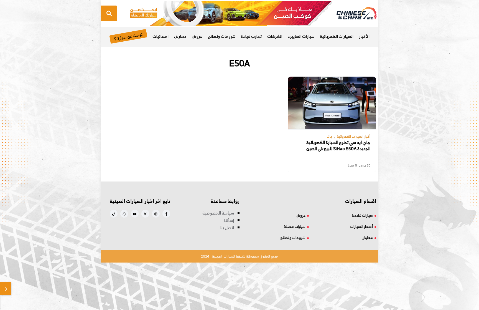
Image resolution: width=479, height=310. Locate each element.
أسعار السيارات (361, 226)
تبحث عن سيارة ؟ (128, 36)
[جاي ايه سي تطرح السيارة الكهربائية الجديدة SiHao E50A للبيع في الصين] (332, 103)
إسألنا (229, 220)
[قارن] (5, 288)
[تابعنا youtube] (135, 214)
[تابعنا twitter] (145, 214)
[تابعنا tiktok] (114, 214)
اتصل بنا (227, 227)
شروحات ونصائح (221, 36)
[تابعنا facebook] (166, 214)
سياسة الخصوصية (218, 213)
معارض (180, 36)
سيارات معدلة (294, 226)
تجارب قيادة (251, 36)
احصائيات (160, 36)
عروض (197, 36)
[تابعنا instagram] (156, 214)
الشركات (274, 36)
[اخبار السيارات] (352, 13)
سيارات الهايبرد (301, 36)
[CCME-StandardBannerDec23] (231, 13)
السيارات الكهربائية (336, 36)
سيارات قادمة (362, 215)
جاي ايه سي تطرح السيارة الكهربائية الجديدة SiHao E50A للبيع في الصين (338, 145)
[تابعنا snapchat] (124, 214)
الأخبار (364, 36)
